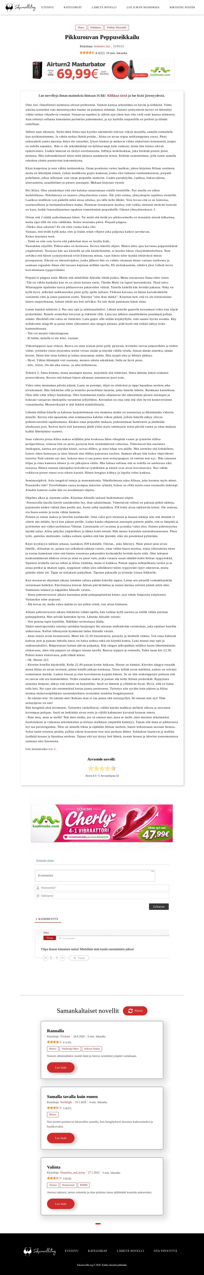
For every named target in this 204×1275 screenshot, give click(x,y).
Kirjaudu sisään (182, 7)
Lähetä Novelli (104, 7)
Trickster (65, 1036)
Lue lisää (60, 1067)
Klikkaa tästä (117, 95)
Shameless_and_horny (72, 1172)
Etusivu (47, 7)
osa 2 (52, 749)
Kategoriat (73, 7)
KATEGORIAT (97, 1250)
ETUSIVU (71, 1250)
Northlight (66, 1102)
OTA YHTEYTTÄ (165, 1250)
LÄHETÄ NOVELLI (130, 1250)
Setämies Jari (102, 46)
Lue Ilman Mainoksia (143, 7)
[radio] (91, 769)
